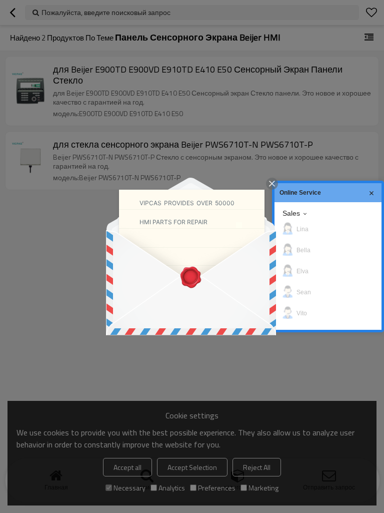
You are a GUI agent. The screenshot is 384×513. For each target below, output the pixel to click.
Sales (291, 213)
